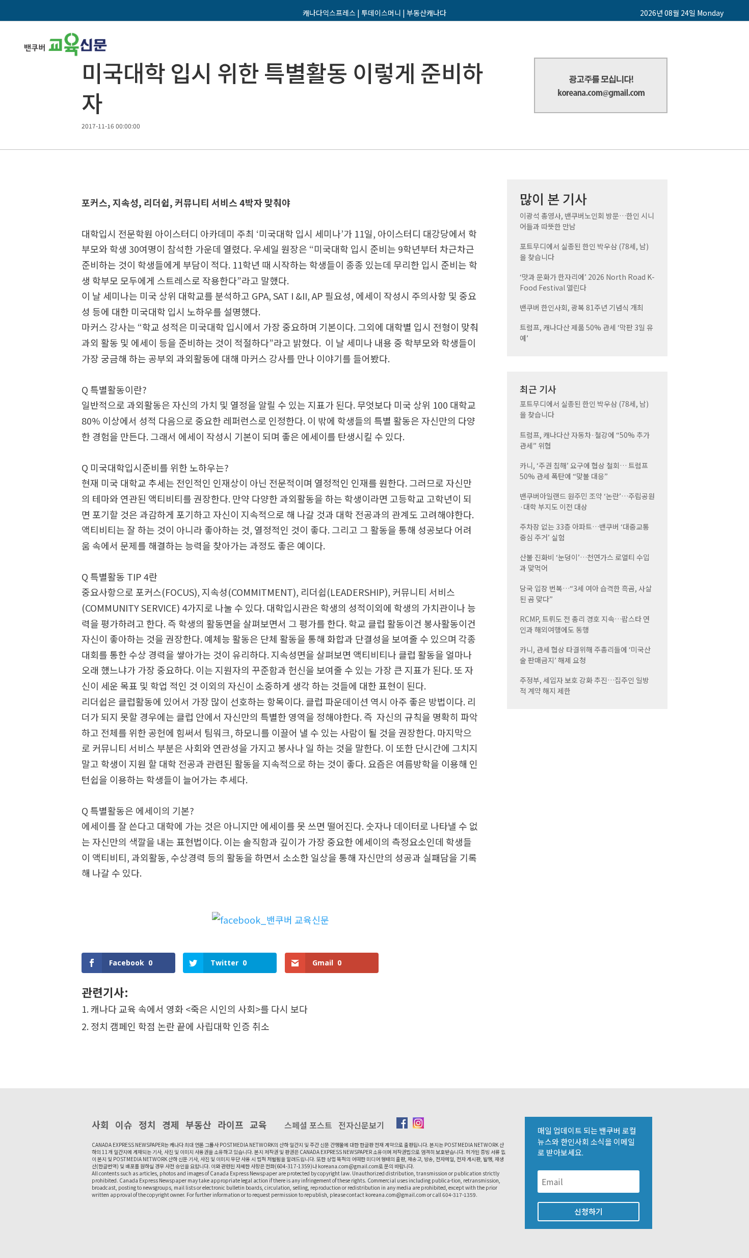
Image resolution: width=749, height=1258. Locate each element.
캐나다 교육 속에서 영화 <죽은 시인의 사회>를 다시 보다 (199, 1008)
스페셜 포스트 (308, 1125)
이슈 (123, 1124)
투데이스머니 (381, 13)
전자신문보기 (361, 1125)
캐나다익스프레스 (329, 13)
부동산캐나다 (426, 13)
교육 (258, 1124)
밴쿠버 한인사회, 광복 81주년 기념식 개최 (582, 307)
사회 (100, 1124)
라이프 (231, 1124)
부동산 (198, 1124)
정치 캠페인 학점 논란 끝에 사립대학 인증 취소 (180, 1026)
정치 (147, 1124)
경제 (170, 1124)
